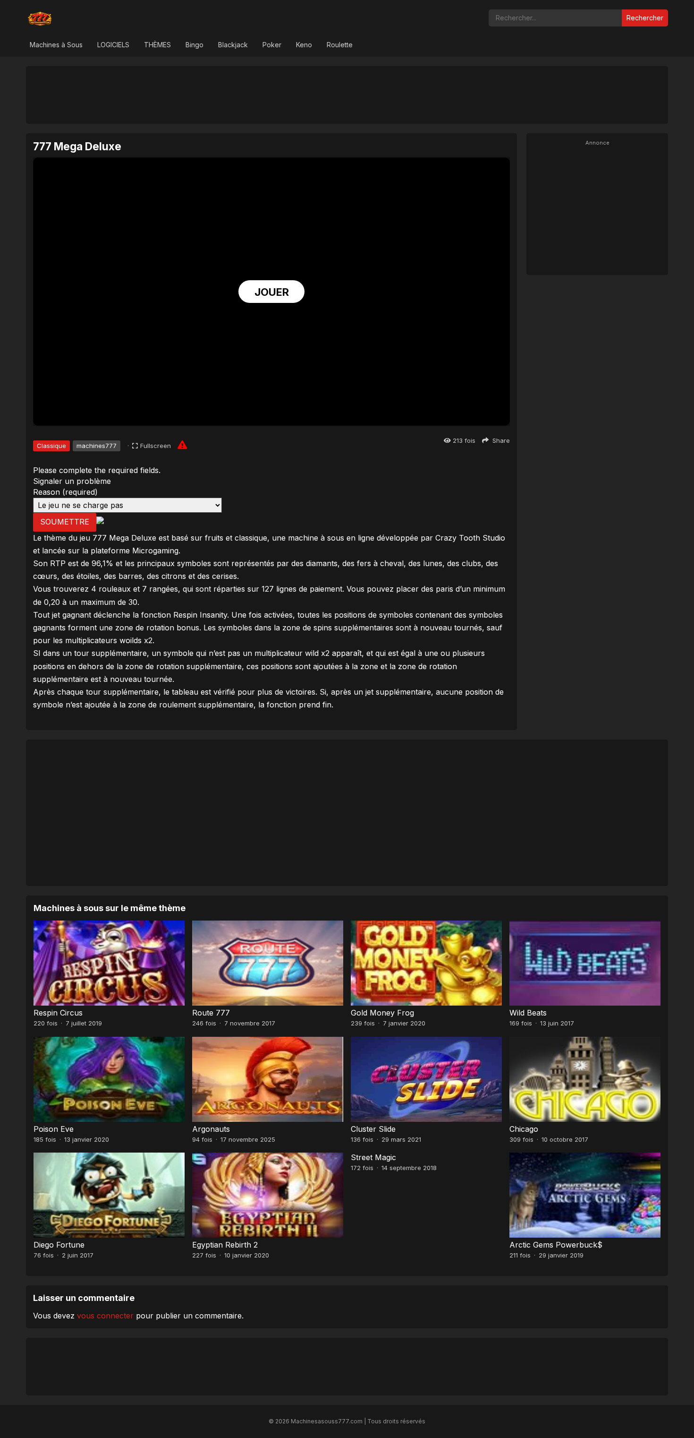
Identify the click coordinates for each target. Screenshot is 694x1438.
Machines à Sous (56, 45)
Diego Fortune (59, 1244)
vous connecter (105, 1315)
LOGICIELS (113, 45)
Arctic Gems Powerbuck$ (555, 1244)
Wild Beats (528, 1012)
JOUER (271, 292)
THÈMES (157, 45)
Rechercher (644, 18)
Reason (65, 492)
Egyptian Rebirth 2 (225, 1244)
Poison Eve (54, 1129)
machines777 (96, 445)
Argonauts (211, 1129)
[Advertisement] (347, 94)
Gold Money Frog (382, 1012)
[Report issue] (182, 444)
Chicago (523, 1129)
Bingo (194, 45)
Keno (304, 45)
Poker (271, 45)
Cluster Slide (373, 1129)
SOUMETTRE (64, 521)
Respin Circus (58, 1012)
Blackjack (233, 45)
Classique (51, 445)
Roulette (340, 45)
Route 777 (211, 1012)
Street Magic (373, 1157)
